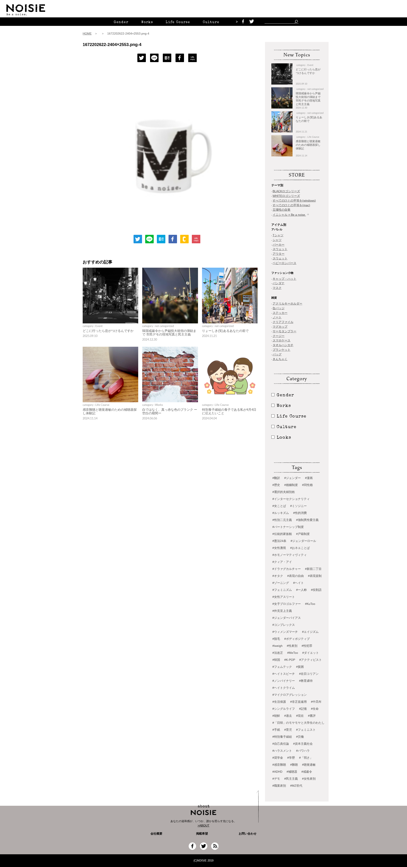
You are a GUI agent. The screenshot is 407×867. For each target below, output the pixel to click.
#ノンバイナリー (283, 680)
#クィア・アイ (282, 562)
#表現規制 (315, 576)
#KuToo (310, 603)
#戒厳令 (306, 771)
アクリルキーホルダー (287, 303)
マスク (277, 287)
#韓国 (276, 659)
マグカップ (280, 326)
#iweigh (277, 645)
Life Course (178, 22)
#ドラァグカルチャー (286, 569)
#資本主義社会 (303, 743)
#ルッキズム (280, 513)
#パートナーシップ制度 (288, 527)
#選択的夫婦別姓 (283, 492)
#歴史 (276, 485)
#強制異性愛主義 (307, 520)
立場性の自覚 (281, 209)
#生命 (315, 708)
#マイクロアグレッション (289, 694)
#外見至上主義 (282, 610)
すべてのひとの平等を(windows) (294, 200)
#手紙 (276, 729)
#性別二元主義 (282, 520)
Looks (284, 438)
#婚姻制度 (291, 485)
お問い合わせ (247, 833)
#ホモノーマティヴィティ (289, 555)
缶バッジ (278, 308)
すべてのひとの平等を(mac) (291, 205)
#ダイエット (310, 652)
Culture (211, 22)
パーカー (278, 244)
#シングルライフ (283, 708)
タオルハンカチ (283, 345)
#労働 (300, 736)
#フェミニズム (282, 589)
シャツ (277, 240)
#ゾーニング (280, 582)
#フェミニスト (306, 729)
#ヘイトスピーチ (283, 673)
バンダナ (278, 283)
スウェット (280, 249)
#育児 (288, 729)
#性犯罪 (307, 645)
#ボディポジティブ (297, 638)
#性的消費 (300, 513)
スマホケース (281, 340)
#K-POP (289, 659)
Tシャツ (278, 235)
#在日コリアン (309, 673)
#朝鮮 (276, 715)
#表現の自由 (295, 576)
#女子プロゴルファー (286, 603)
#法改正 (277, 652)
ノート (277, 317)
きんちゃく (280, 359)
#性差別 (292, 645)
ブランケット (281, 349)
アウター (278, 253)
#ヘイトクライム (283, 687)
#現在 (300, 715)
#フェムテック (282, 666)
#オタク (277, 576)
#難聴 (294, 764)
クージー (278, 336)
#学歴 (291, 757)
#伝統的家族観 (282, 534)
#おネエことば (300, 548)
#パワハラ (303, 750)
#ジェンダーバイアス (286, 617)
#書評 (312, 715)
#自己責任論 (280, 743)
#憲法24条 (279, 541)
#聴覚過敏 (309, 764)
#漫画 (309, 478)
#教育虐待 (306, 680)
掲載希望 (200, 833)
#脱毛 (276, 638)
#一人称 (301, 589)
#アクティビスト (310, 659)
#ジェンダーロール (303, 541)
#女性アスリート (283, 596)
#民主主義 (291, 778)
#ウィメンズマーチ (285, 631)
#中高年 (316, 701)
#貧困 (300, 666)
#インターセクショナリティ (291, 499)
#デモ (276, 778)
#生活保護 (279, 701)
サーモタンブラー (284, 331)
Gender (121, 22)
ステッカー (280, 313)
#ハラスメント (282, 750)
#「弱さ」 (306, 757)
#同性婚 (307, 485)
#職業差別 (279, 785)
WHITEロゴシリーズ (286, 196)
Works (147, 22)
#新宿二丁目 (313, 569)
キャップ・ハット (284, 278)
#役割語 (316, 589)
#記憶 (303, 708)
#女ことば (279, 506)
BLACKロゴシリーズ (286, 191)
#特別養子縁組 (282, 736)
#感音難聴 (279, 764)
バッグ (277, 354)
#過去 (288, 715)
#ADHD (277, 771)
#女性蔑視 (279, 548)
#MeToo (292, 652)
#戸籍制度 (303, 534)
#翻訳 (276, 478)
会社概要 (156, 833)
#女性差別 (309, 778)
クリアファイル (283, 322)
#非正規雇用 (298, 701)
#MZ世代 (296, 785)
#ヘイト (298, 582)
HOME (87, 33)
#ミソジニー (298, 506)
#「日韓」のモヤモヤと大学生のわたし (298, 722)
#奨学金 (277, 757)
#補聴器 (292, 771)
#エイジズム (310, 631)
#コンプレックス (283, 624)
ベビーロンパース (284, 263)
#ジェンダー (292, 478)
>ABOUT (203, 825)
